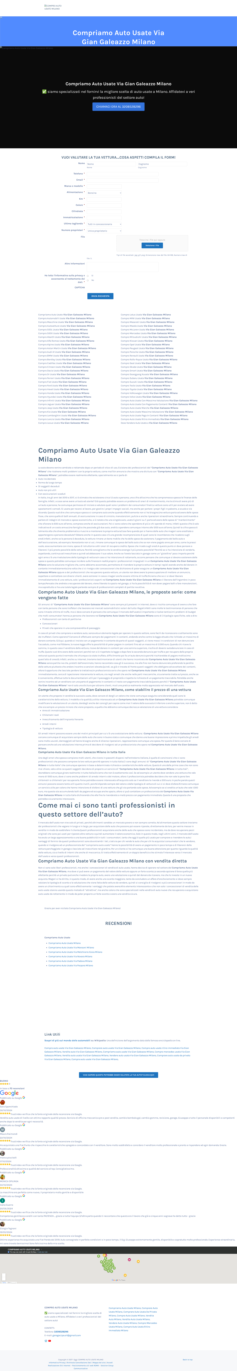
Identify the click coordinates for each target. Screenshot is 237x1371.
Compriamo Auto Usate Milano (65, 943)
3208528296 (61, 1331)
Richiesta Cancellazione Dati (79, 1362)
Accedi (110, 1362)
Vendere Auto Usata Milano (123, 1323)
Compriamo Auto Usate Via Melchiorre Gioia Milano (75, 952)
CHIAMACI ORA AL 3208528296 (118, 107)
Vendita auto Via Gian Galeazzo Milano (82, 1051)
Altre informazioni (75, 263)
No (92, 280)
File (83, 236)
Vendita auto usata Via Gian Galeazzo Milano (85, 1055)
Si (92, 275)
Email (80, 179)
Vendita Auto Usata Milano (136, 1319)
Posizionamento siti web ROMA (85, 1365)
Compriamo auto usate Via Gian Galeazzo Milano (128, 1051)
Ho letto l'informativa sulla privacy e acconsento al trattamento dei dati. (65, 279)
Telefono (79, 173)
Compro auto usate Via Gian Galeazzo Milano (67, 1048)
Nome (81, 163)
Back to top (188, 1360)
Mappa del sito (99, 1362)
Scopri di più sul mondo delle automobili (67, 1040)
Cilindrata (78, 211)
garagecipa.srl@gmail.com (66, 1335)
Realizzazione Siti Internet (59, 1365)
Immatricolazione (74, 217)
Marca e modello (74, 186)
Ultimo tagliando (74, 223)
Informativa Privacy (57, 1362)
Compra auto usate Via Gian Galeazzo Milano (94, 1059)
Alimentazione (76, 192)
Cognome (142, 167)
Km (82, 198)
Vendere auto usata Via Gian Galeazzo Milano (132, 1055)
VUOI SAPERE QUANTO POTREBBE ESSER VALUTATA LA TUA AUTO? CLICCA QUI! (118, 1075)
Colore (80, 205)
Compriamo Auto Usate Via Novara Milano (70, 956)
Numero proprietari (73, 230)
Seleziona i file (152, 245)
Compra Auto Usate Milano (131, 1315)
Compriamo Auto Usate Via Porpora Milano (71, 965)
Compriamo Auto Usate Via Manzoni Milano (71, 947)
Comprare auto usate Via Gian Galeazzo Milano (116, 1048)
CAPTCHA (80, 287)
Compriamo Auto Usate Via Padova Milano (70, 961)
